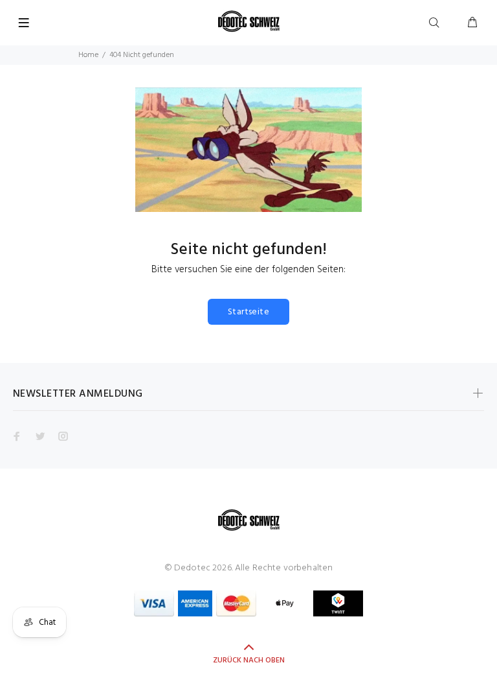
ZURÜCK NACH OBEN (249, 660)
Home (88, 55)
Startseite (248, 312)
